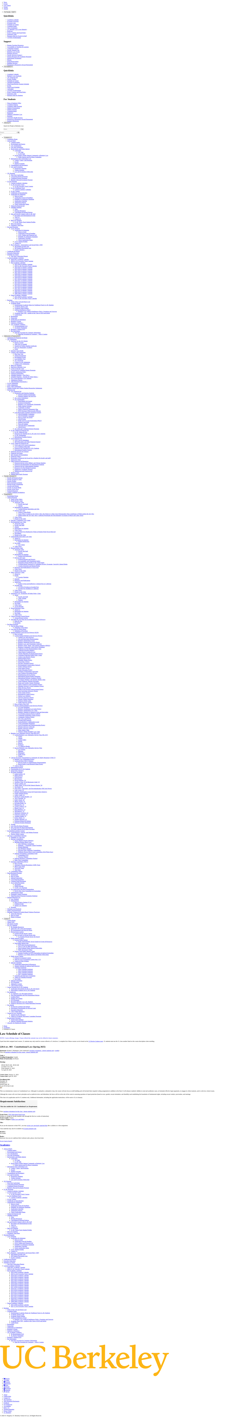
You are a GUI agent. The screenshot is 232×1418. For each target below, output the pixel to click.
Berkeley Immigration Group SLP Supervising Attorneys (30, 792)
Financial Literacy (16, 456)
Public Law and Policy (17, 1119)
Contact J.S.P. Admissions (21, 364)
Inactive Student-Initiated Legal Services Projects (28, 705)
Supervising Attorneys (17, 770)
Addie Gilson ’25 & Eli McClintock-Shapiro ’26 (28, 785)
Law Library (7, 5)
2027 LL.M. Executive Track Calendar (25, 298)
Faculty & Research (9, 476)
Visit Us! (17, 217)
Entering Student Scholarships (26, 394)
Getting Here (7, 1396)
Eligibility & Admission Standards (24, 199)
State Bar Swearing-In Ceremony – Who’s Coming (32, 334)
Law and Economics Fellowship (23, 171)
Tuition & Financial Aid (17, 206)
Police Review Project (24, 688)
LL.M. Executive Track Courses (23, 186)
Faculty (16, 162)
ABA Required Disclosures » (19, 381)
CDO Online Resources (18, 1011)
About (16, 595)
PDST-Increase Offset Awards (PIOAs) (29, 411)
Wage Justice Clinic (23, 730)
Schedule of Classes (13, 24)
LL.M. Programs (12, 181)
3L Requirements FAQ (21, 326)
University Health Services (15, 117)
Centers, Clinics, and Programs (23, 160)
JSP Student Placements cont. (22, 248)
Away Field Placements (17, 883)
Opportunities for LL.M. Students (20, 769)
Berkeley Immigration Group (26, 640)
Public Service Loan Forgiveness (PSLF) (30, 420)
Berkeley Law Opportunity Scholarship (29, 404)
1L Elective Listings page (95, 1041)
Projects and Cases (19, 510)
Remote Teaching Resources (15, 45)
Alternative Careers (16, 984)
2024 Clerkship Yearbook (25, 969)
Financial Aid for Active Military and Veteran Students (30, 463)
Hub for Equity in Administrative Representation (32, 762)
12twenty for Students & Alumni (16, 1023)
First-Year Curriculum (17, 175)
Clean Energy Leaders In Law (26, 652)
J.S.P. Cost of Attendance (21, 440)
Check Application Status (21, 204)
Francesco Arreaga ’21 (20, 814)
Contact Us (17, 219)
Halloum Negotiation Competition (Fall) (25, 853)
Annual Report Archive (21, 618)
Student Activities (19, 163)
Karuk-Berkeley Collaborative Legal (28, 722)
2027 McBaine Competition (26, 844)
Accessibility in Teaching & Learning (18, 47)
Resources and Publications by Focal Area (26, 567)
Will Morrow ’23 (19, 811)
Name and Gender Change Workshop (29, 683)
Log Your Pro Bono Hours (18, 629)
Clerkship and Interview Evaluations (24, 976)
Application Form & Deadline (26, 233)
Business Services (12, 53)
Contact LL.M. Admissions (22, 362)
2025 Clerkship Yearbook (25, 971)
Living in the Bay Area (17, 368)
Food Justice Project (24, 668)
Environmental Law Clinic (18, 522)
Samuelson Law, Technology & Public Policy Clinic (26, 593)
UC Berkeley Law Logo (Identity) (17, 29)
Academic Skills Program (14, 106)
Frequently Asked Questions (19, 894)
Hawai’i (20, 743)
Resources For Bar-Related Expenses (25, 468)
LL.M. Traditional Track (18, 188)
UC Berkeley (7, 1412)
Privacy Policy (8, 1411)
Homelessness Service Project (26, 675)
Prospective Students (20, 168)
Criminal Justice (15, 142)
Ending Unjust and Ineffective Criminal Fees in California (34, 584)
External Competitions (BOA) (19, 861)
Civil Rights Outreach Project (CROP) (29, 714)
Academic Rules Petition (21, 308)
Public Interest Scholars (25, 406)
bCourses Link (11, 23)
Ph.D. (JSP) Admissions (14, 386)
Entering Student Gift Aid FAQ (27, 396)
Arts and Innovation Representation (28, 639)
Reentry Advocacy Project (25, 728)
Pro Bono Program (12, 624)
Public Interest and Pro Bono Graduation (29, 157)
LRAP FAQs (22, 427)
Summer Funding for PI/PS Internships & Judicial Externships (36, 953)
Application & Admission (18, 194)
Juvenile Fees (18, 585)
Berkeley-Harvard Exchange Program (22, 180)
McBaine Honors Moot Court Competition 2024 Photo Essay (35, 852)
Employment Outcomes (14, 1018)
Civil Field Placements (17, 879)
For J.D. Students (12, 925)
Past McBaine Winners (24, 848)
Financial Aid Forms (17, 453)
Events (6, 4)
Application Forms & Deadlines (23, 197)
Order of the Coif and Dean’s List (20, 302)
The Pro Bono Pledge (17, 626)
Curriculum (17, 150)
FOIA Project (18, 777)
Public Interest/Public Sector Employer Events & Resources (35, 941)
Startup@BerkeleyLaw (13, 897)
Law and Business (16, 145)
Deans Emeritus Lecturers (14, 482)
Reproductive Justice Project (26, 694)
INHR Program (18, 886)
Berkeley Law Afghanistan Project (24, 759)
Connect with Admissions (18, 352)
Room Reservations (12, 61)
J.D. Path (20, 152)
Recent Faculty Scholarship (15, 484)
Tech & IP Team (19, 868)
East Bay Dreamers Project (26, 663)
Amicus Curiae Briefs (24, 512)
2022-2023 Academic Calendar (23, 271)
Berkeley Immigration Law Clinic (27, 710)
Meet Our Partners (16, 223)
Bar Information (15, 331)
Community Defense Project (26, 717)
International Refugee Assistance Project (29, 678)
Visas (16, 209)
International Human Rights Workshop (29, 676)
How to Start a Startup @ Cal (22, 902)
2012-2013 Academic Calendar (23, 287)
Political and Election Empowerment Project (30, 689)
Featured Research (12, 491)
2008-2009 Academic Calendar (23, 293)
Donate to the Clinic (20, 519)
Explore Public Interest (21, 940)
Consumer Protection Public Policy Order (30, 655)
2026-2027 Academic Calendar (20, 259)
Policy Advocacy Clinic (17, 572)
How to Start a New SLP (21, 704)
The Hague (17, 884)
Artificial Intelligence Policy (22, 310)
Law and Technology (17, 147)
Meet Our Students (16, 220)
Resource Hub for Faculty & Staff (17, 36)
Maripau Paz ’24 (19, 805)
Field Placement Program (14, 873)
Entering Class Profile (17, 351)
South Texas (21, 754)
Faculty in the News (13, 489)
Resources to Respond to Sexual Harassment (20, 65)
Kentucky (21, 744)
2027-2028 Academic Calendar (23, 297)
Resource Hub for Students (15, 95)
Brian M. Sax (18, 621)
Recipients (17, 623)
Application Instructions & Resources (25, 964)
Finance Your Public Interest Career (24, 951)
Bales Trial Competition (21, 860)
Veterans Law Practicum (14, 909)
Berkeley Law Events (13, 52)
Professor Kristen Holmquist (22, 822)
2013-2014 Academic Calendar (23, 285)
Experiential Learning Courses (16, 831)
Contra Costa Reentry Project (26, 657)
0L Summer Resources (17, 927)
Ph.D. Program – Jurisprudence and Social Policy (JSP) (27, 245)
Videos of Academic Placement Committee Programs (26, 1016)
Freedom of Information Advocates (28, 671)
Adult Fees (17, 582)
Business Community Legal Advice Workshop (31, 647)
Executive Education (13, 253)
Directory (6, 122)
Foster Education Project (25, 670)
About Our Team (16, 459)
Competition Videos (16, 871)
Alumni (6, 8)
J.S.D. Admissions (12, 385)
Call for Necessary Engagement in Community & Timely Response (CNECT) (33, 757)
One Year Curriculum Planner (19, 256)
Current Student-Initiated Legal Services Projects (28, 636)
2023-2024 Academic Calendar (23, 269)
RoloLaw (10, 31)
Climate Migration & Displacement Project (30, 653)
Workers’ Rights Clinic (24, 701)
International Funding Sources (23, 437)
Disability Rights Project (25, 660)
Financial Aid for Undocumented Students (26, 466)
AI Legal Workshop (24, 707)
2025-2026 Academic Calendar (23, 264)
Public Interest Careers (17, 938)
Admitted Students (16, 207)
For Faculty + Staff (9, 12)
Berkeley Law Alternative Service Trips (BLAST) (25, 733)
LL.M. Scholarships (20, 435)
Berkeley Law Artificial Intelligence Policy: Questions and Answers (37, 311)
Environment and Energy (18, 144)
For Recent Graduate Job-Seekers (20, 1006)
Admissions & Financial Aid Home (17, 338)
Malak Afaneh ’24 (19, 801)
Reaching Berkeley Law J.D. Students (22, 1002)
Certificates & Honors (13, 251)
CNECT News (18, 766)
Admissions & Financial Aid (11, 336)
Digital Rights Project (24, 658)
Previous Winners (23, 857)
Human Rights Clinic (17, 548)
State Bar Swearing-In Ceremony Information (27, 332)
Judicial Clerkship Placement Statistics (22, 1021)
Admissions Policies (20, 202)
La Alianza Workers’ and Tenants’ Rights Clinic (31, 679)
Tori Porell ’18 (18, 787)
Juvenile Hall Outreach (24, 720)
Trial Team (17, 870)
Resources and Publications (22, 580)
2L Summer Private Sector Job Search (29, 937)
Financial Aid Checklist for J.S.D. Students (26, 448)
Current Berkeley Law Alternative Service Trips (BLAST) (31, 735)
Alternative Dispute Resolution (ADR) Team (27, 865)
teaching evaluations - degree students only (42, 1050)
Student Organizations (13, 108)
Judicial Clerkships (16, 963)
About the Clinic (19, 502)
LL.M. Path (21, 154)
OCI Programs (15, 982)
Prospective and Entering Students (24, 393)
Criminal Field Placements (18, 881)
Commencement (12, 111)
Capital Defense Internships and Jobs (28, 509)
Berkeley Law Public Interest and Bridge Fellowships (33, 954)
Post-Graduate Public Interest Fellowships (30, 948)
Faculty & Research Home (14, 478)
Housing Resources (20, 210)
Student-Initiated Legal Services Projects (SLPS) (25, 632)
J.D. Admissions (12, 339)
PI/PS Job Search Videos (25, 950)
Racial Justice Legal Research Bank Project (30, 764)
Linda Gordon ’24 (19, 774)
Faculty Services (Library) (14, 55)
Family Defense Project (25, 666)
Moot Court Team (19, 866)
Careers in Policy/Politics (21, 961)
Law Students (15, 899)
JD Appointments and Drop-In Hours (21, 930)
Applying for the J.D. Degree (19, 341)
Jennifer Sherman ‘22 (20, 819)
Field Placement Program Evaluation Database (24, 896)
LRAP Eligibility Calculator (26, 416)
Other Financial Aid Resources (19, 461)
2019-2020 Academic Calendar (23, 276)
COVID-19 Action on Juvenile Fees (28, 587)
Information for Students (21, 507)
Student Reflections (23, 541)
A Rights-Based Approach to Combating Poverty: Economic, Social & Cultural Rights (42, 564)
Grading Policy (15, 997)
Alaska (20, 736)
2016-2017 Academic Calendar (23, 280)
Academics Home (12, 139)
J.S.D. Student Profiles (20, 241)
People (16, 575)
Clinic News (18, 517)
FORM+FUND (19, 904)
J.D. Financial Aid (12, 77)
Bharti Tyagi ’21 (19, 808)
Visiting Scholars (19, 170)
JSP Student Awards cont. (21, 246)
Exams (9, 85)
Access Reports (18, 606)
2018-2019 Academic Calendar (23, 277)
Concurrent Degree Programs (19, 176)
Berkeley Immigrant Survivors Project (29, 642)
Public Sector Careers (17, 956)
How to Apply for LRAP (25, 417)
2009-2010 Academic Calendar (23, 292)
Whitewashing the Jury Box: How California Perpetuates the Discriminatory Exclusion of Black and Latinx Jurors (50, 515)
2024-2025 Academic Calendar (23, 267)
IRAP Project (18, 779)
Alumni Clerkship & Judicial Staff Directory (27, 966)
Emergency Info (11, 34)
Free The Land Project (24, 718)
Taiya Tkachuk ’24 (19, 798)
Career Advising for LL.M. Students (17, 987)
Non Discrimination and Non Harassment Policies (25, 995)
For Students (8, 66)
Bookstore (10, 113)
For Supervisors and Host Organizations (22, 889)
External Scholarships (24, 403)
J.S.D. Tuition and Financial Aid (27, 235)
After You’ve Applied (20, 344)
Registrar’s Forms (16, 321)
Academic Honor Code (21, 306)
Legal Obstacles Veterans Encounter (28, 681)
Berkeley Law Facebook (14, 76)
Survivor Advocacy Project (26, 697)
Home (5, 1026)
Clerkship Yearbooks (20, 967)
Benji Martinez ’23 (19, 809)
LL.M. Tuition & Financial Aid (20, 430)
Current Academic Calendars (19, 183)
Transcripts (14, 318)
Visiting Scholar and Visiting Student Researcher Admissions (24, 388)
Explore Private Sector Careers (23, 933)
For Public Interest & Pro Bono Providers (23, 829)
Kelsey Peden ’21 (19, 818)
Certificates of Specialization (19, 193)
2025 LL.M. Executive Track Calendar (25, 266)
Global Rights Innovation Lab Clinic (21, 536)
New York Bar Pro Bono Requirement (22, 827)
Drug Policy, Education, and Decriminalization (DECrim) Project (33, 788)
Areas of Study (11, 141)
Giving (6, 7)
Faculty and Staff (23, 504)
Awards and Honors (13, 486)
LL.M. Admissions (12, 383)
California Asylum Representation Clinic (29, 649)
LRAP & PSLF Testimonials (26, 425)
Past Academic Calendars (18, 262)
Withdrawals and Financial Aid (23, 471)
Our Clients (21, 545)
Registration (14, 316)
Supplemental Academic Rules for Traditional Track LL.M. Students (34, 305)
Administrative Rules (17, 892)
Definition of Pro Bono (21, 627)
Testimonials (14, 874)
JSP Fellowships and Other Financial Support (27, 442)
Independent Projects (17, 767)
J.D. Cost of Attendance (21, 398)
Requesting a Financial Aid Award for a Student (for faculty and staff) (31, 458)
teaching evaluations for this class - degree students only (19, 1111)
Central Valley (22, 740)
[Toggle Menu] (0, 134)
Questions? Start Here (17, 225)
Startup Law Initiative (24, 696)
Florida (20, 741)
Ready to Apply (19, 342)
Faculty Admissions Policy (18, 372)
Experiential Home (12, 496)
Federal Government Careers (22, 958)
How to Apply (18, 634)
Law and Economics (17, 167)
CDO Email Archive (17, 985)
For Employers (11, 992)
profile (57, 1050)
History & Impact (16, 917)
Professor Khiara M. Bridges (22, 821)
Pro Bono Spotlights (16, 772)
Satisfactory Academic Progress (23, 469)
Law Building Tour (20, 359)
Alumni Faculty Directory (18, 1015)
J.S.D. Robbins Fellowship (22, 446)
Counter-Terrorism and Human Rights (29, 566)
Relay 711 (6, 1408)
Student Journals (12, 109)
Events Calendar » (19, 249)
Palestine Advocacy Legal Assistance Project (31, 686)
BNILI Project (18, 775)
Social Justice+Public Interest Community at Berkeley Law (31, 155)
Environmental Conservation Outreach (29, 665)
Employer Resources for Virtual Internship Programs (26, 1003)
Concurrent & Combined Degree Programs (23, 370)
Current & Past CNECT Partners (23, 761)
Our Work (17, 543)
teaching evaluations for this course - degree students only (21, 1052)
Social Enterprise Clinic (17, 608)
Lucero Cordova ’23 (20, 806)
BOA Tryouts (18, 863)
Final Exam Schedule (13, 87)
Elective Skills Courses (17, 834)
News (5, 2)
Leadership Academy (24, 407)
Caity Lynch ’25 (19, 790)
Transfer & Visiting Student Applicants (25, 346)
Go (22, 129)
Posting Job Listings (16, 998)
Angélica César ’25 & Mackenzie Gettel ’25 (27, 782)
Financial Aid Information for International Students (29, 464)
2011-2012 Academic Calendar (23, 289)
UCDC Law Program (20, 887)
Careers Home (11, 920)
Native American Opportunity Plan (28, 409)
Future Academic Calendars (19, 295)
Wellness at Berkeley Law (14, 114)
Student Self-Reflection (24, 556)
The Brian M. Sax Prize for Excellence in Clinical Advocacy (28, 619)
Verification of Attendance (18, 319)
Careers (6, 918)
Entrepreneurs (15, 900)
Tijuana (20, 756)
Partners (20, 600)
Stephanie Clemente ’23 (21, 813)
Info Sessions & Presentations (19, 455)
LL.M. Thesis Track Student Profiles (24, 222)
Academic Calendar (13, 19)
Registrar (9, 116)
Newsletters (17, 533)
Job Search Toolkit (12, 924)
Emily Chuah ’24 (19, 800)
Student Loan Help (23, 422)
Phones (9, 60)
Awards (13, 824)
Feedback (6, 1403)
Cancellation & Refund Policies (23, 212)
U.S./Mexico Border (24, 746)
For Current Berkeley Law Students (21, 378)
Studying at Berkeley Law (18, 367)
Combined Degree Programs (19, 178)
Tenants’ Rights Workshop (25, 699)
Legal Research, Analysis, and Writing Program (24, 832)
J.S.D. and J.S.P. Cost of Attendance (24, 445)
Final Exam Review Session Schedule (18, 84)
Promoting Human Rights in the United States (31, 562)
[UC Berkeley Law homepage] (116, 1375)
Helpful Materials (23, 847)
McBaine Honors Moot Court (22, 842)
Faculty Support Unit (13, 50)
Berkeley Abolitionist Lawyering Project (29, 709)
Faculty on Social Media (14, 487)
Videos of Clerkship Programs (23, 977)
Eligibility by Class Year (18, 837)
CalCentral (10, 89)
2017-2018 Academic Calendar (23, 279)
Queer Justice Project (24, 692)
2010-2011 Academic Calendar (23, 290)
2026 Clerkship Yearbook (25, 972)
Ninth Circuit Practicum (14, 910)
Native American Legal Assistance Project (30, 684)
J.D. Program (11, 173)
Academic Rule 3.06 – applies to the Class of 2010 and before (32, 313)
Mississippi (21, 753)
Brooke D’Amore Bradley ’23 (23, 796)
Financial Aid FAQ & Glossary (20, 451)
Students (16, 579)
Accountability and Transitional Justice (29, 561)
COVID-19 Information (14, 37)
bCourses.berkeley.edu (29, 1128)
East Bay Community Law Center (20, 520)
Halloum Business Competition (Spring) (25, 858)
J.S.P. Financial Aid (16, 438)
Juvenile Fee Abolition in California (28, 588)
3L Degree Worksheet (20, 328)
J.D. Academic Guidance (18, 324)
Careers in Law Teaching (14, 1013)
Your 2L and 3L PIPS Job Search (27, 946)
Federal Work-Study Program (19, 474)
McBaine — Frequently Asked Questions (30, 845)
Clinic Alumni (22, 598)
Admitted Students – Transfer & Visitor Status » (24, 377)
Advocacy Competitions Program (16, 835)
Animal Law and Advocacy (26, 637)
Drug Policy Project (23, 662)
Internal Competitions (17, 839)
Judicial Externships (16, 878)
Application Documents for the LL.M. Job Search (25, 989)
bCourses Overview (13, 21)
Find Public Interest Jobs (21, 943)
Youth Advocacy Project (25, 702)
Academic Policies (12, 104)
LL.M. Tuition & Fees (20, 432)
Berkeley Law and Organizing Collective (30, 644)
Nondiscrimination (9, 1409)
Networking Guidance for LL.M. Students (23, 990)
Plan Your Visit (18, 354)
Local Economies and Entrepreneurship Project (31, 725)
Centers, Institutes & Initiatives (16, 492)
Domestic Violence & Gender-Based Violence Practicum (23, 912)
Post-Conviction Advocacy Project (28, 691)
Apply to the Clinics (16, 499)
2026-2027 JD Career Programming (21, 928)
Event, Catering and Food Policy (16, 33)
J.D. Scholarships (19, 399)
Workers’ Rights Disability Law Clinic (29, 731)
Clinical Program (12, 497)
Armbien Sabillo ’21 (20, 816)
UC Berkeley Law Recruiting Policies (22, 993)
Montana (20, 751)
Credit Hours (18, 315)
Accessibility (7, 1406)
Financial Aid (11, 390)
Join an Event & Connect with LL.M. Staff (23, 214)
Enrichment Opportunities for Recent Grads (23, 1008)
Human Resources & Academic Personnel (19, 56)
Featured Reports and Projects (26, 559)
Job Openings (8, 1399)
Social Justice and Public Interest (20, 149)
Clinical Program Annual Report (20, 616)
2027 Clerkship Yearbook (25, 974)
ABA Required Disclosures (11, 1401)
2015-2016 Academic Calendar (23, 282)
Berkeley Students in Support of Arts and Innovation (33, 712)
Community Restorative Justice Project (29, 715)
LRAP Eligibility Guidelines (26, 414)
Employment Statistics (17, 1019)
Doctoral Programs (12, 227)
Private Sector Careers (17, 932)
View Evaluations (12, 28)
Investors (13, 907)
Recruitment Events (20, 357)
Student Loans (15, 472)
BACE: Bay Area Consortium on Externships (27, 891)
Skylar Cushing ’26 (20, 783)
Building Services (12, 63)
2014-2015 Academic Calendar (23, 284)
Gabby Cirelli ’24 (19, 795)
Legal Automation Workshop (26, 723)
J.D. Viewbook (18, 360)
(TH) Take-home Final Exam (16, 1114)
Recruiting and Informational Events (24, 215)
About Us (17, 538)
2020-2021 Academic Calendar (23, 274)
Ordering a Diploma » (17, 323)
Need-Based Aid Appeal (25, 401)
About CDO (10, 922)
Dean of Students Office (14, 103)
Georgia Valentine (23, 577)
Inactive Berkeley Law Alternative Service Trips (28, 748)
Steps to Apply (18, 196)
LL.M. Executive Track (17, 184)
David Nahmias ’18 (20, 780)
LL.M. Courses (15, 191)
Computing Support (13, 48)
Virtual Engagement (20, 355)
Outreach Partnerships (17, 373)
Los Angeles (21, 749)
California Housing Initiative (26, 650)
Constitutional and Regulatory (19, 165)
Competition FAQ (23, 855)
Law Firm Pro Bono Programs (19, 826)
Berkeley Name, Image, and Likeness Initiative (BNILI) (34, 645)
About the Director (16, 913)
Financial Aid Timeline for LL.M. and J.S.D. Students (29, 433)
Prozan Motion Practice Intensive (23, 840)
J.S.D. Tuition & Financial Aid (19, 443)
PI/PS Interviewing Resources (26, 945)
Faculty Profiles (11, 79)
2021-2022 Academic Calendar (23, 272)
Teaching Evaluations (13, 82)
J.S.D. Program (15, 228)
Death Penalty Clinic (17, 501)
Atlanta (20, 738)
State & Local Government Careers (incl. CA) (27, 959)
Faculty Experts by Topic (14, 479)
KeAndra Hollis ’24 (20, 803)
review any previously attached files (37, 1125)
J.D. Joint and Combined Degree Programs (26, 429)
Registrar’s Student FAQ (18, 329)
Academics (7, 137)
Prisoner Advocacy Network (26, 727)
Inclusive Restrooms (13, 121)
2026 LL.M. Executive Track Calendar (22, 261)
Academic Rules (12, 26)
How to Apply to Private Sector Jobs (24, 935)
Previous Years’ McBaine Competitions (29, 850)
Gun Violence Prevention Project (27, 673)
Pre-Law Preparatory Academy (23, 347)
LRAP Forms (22, 419)
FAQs (16, 349)
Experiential (7, 494)
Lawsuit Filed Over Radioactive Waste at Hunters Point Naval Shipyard (35, 532)
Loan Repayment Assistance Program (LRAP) (27, 412)
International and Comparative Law (21, 158)
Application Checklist (20, 201)
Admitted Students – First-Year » (20, 375)
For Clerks (17, 979)
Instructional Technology (14, 58)
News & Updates (23, 424)
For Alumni (10, 1005)
